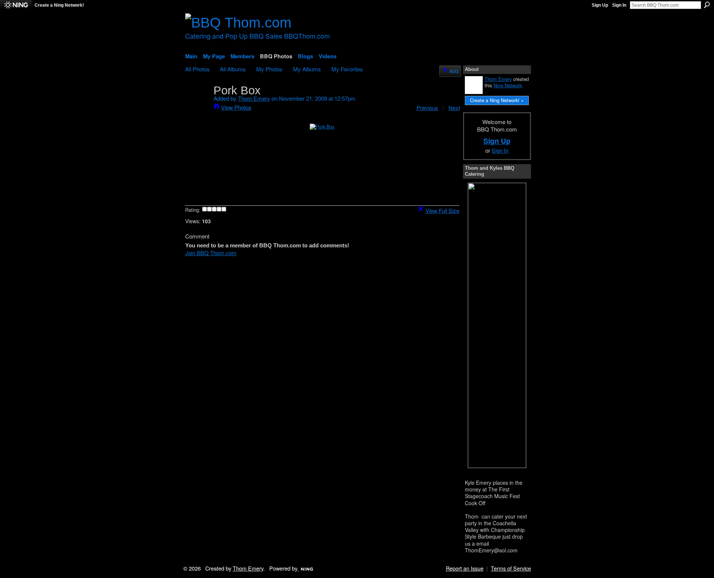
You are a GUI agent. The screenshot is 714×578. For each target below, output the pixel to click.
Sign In (619, 5)
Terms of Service (511, 568)
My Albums (307, 69)
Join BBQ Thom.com (211, 253)
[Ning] (16, 5)
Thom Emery (254, 98)
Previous (427, 107)
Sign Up (600, 5)
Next (454, 107)
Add (454, 71)
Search (707, 4)
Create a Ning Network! (59, 5)
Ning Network (507, 85)
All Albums (233, 69)
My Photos (269, 69)
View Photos (236, 107)
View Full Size (442, 210)
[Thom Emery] (197, 103)
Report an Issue (464, 568)
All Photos (197, 69)
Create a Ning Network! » (497, 100)
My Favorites (347, 69)
